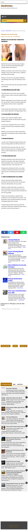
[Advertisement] (14, 12)
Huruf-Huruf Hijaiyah (11, 388)
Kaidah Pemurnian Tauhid (13, 461)
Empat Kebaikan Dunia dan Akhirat (15, 483)
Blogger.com (16, 526)
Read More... (20, 288)
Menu (4, 17)
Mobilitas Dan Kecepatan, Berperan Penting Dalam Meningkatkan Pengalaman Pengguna (15, 472)
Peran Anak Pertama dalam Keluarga (15, 426)
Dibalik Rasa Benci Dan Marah (14, 398)
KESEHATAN (17, 36)
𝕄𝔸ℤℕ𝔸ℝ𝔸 (17, 525)
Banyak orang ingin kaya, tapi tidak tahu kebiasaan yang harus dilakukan (15, 439)
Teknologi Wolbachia (14, 240)
